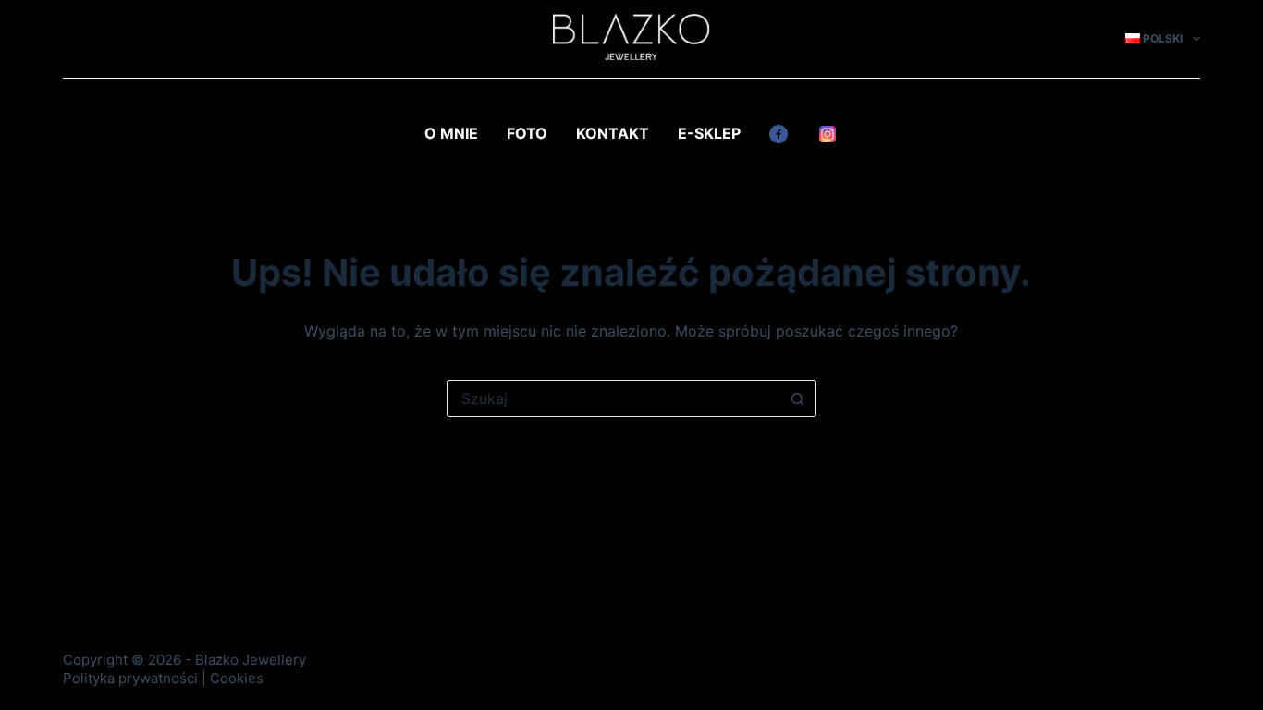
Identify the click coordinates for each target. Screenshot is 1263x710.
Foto (527, 133)
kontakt (612, 133)
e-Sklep (709, 133)
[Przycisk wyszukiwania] (797, 398)
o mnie (451, 133)
